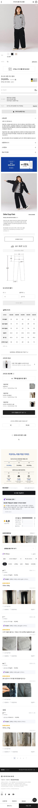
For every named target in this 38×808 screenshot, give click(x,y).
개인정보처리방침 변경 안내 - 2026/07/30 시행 (28, 769)
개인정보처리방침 (15, 779)
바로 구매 (28, 806)
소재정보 (4, 147)
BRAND (24, 801)
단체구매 (5, 801)
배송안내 (35, 106)
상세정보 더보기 (19, 239)
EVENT (8, 770)
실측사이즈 (34, 61)
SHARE (33, 2)
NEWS (3, 770)
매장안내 (14, 801)
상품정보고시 (5, 142)
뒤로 (1, 2)
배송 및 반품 (5, 152)
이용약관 (8, 779)
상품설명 (4, 118)
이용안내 (3, 779)
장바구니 (36, 1)
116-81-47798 (9, 785)
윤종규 (24, 783)
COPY (12, 82)
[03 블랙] (12, 54)
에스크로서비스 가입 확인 (19, 786)
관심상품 (36, 5)
